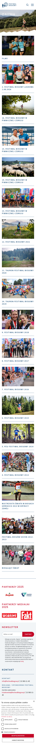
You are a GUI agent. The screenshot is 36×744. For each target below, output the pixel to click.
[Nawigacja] (32, 5)
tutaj (22, 661)
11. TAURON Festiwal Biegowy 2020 (18, 271)
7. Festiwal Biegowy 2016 (15, 389)
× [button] (34, 701)
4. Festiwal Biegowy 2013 (15, 475)
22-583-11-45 (25, 681)
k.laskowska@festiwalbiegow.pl (13, 692)
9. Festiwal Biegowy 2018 (15, 332)
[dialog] (18, 721)
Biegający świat (10, 568)
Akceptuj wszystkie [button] (18, 736)
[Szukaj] (27, 5)
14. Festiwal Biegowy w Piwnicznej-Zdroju (14, 181)
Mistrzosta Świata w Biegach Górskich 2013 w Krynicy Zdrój (18, 506)
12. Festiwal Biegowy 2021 (16, 242)
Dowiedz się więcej (6, 716)
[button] (18, 732)
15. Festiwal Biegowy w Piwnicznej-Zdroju (14, 150)
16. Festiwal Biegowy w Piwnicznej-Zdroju (14, 119)
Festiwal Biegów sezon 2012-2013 (18, 538)
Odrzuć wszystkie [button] (18, 740)
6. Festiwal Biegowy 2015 (15, 418)
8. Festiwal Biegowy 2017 (15, 361)
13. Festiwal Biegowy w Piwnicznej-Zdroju (14, 212)
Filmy (5, 58)
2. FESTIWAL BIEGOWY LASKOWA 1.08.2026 (18, 88)
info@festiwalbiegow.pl (10, 681)
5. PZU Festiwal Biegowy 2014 (18, 446)
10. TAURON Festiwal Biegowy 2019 (18, 302)
